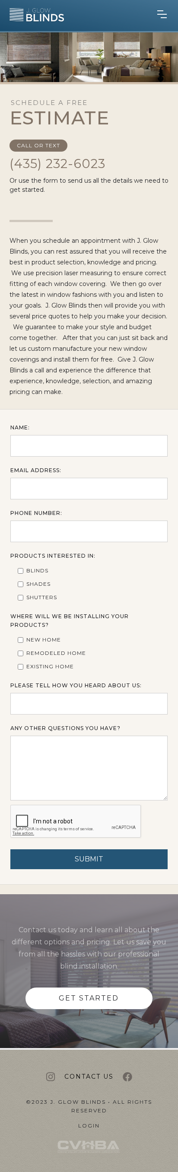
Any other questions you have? (65, 728)
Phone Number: (36, 513)
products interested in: (52, 556)
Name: (20, 427)
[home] (32, 16)
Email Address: (35, 470)
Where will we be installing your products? (69, 620)
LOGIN (89, 1125)
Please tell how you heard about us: (76, 685)
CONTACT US (89, 1076)
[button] (162, 16)
